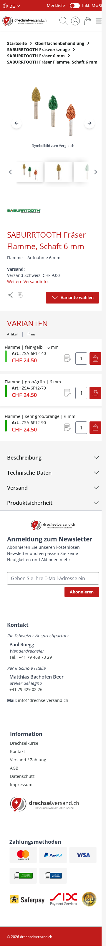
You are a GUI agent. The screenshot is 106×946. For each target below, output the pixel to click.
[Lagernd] (6, 391)
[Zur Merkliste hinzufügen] (20, 295)
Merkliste (56, 5)
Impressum (21, 784)
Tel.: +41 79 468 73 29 (30, 657)
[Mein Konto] (75, 21)
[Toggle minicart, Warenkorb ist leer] (87, 21)
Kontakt (17, 751)
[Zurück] (16, 123)
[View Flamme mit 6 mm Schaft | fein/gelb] (58, 172)
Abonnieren (82, 592)
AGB (14, 768)
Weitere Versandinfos (28, 281)
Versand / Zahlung (28, 759)
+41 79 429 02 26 (25, 689)
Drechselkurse (24, 743)
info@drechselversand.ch (43, 700)
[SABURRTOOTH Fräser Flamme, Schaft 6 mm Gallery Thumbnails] (53, 172)
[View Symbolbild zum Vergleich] (29, 172)
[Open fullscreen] (53, 116)
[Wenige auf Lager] (6, 356)
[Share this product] (10, 295)
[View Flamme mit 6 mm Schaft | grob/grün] (87, 172)
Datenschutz (22, 776)
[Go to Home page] (24, 21)
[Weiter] (89, 123)
